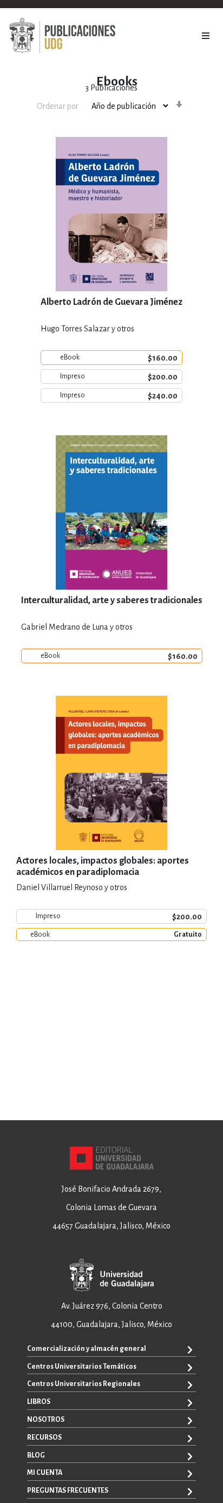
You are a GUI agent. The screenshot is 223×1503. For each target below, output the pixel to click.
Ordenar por (57, 106)
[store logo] (62, 35)
